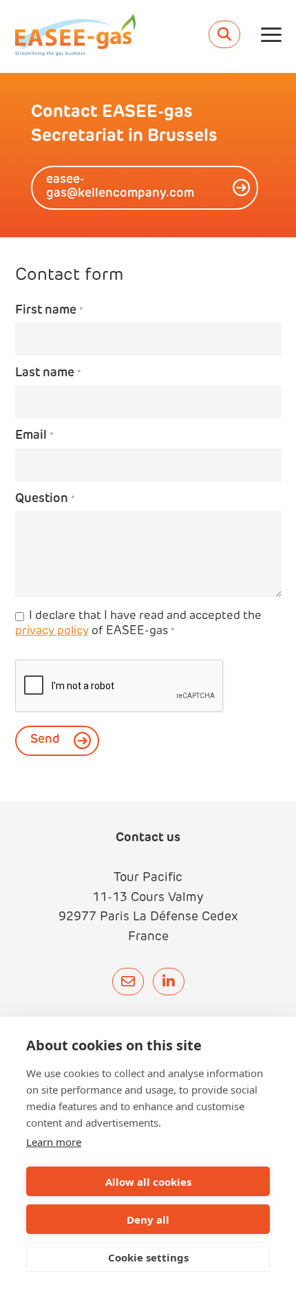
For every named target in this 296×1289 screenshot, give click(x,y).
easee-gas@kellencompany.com (120, 187)
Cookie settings (148, 1257)
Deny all (148, 1219)
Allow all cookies (148, 1182)
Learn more (53, 1142)
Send (45, 740)
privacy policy (52, 631)
